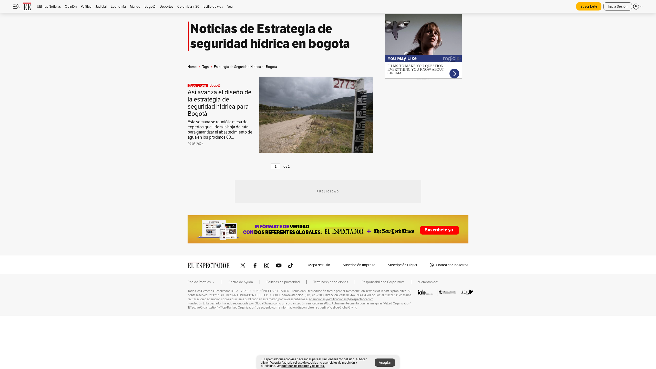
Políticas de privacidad (283, 282)
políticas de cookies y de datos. (303, 366)
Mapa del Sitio (319, 265)
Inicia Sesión (618, 6)
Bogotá (215, 86)
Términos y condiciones (330, 282)
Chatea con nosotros (452, 265)
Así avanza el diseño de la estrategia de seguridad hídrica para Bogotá (219, 103)
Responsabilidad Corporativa (383, 282)
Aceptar (385, 362)
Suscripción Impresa (359, 265)
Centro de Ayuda (241, 282)
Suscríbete (588, 6)
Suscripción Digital (402, 265)
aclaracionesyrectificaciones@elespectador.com (341, 299)
